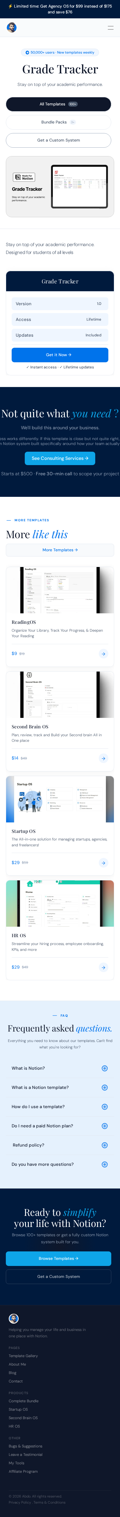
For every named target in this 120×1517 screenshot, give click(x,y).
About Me (17, 1364)
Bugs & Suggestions (25, 1446)
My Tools (16, 1463)
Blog (12, 1372)
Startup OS (18, 1409)
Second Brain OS (23, 1417)
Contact (16, 1381)
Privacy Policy (20, 1502)
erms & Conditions (50, 1502)
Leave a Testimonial (26, 1454)
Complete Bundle (23, 1400)
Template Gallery (23, 1355)
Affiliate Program (23, 1471)
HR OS (14, 1426)
